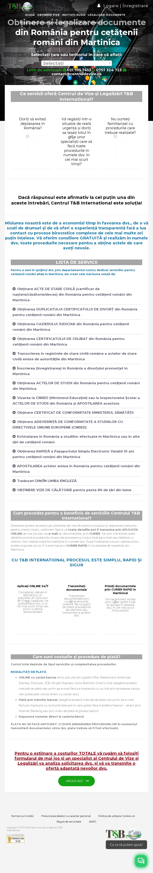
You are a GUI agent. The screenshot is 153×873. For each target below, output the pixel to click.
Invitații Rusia (73, 14)
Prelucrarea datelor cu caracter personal (66, 816)
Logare (111, 5)
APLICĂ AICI (75, 781)
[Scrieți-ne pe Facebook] (141, 861)
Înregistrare (134, 5)
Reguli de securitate (69, 821)
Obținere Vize (48, 14)
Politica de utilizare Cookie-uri (116, 816)
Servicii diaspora (73, 22)
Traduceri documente (38, 22)
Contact (97, 22)
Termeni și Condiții (22, 816)
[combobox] (76, 63)
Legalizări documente (106, 14)
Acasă (30, 14)
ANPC (92, 821)
